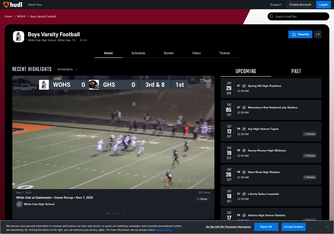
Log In (323, 4)
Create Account (300, 4)
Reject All (266, 226)
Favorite (303, 34)
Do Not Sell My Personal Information (228, 226)
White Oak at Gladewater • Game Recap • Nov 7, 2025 (54, 197)
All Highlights (65, 69)
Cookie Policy (164, 229)
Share (203, 199)
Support (275, 4)
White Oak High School (39, 204)
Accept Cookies (293, 226)
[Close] (328, 227)
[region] (167, 227)
